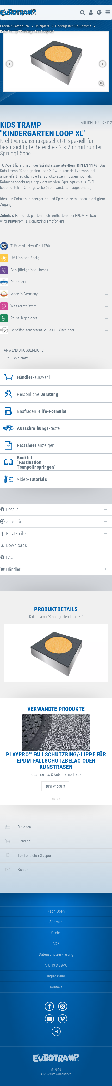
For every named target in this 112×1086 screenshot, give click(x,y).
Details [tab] (11, 509)
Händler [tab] (12, 569)
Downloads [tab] (16, 545)
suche (56, 933)
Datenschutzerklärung (56, 954)
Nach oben (56, 911)
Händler (23, 841)
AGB (56, 943)
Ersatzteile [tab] (15, 533)
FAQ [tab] (9, 557)
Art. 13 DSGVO (56, 965)
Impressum (56, 976)
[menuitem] (91, 12)
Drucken (24, 827)
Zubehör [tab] (13, 521)
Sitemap (55, 922)
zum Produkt (55, 786)
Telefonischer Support (35, 855)
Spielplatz (20, 358)
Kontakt (23, 869)
